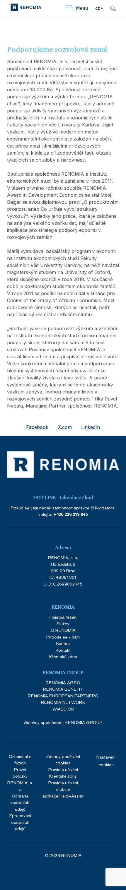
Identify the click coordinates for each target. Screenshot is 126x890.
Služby (63, 624)
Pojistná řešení (63, 617)
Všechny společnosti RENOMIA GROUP (63, 722)
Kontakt (63, 650)
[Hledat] (113, 8)
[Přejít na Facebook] (39, 871)
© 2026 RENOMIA (63, 855)
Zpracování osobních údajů (20, 822)
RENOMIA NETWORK (63, 702)
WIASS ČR (63, 709)
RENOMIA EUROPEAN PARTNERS (63, 696)
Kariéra (63, 643)
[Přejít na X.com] (71, 871)
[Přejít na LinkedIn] (55, 871)
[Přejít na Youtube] (87, 871)
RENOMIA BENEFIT (63, 689)
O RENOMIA (63, 630)
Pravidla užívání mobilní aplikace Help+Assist (63, 789)
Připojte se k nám (63, 637)
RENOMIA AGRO (63, 682)
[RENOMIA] (26, 8)
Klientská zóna (63, 656)
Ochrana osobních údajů (20, 802)
